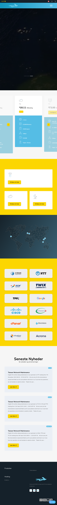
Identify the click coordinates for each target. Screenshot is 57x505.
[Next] (48, 124)
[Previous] (8, 124)
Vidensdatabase (33, 470)
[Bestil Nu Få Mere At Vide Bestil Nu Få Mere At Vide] (28, 49)
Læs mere (13, 387)
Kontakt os (7, 480)
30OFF (3, 1)
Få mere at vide (14, 182)
